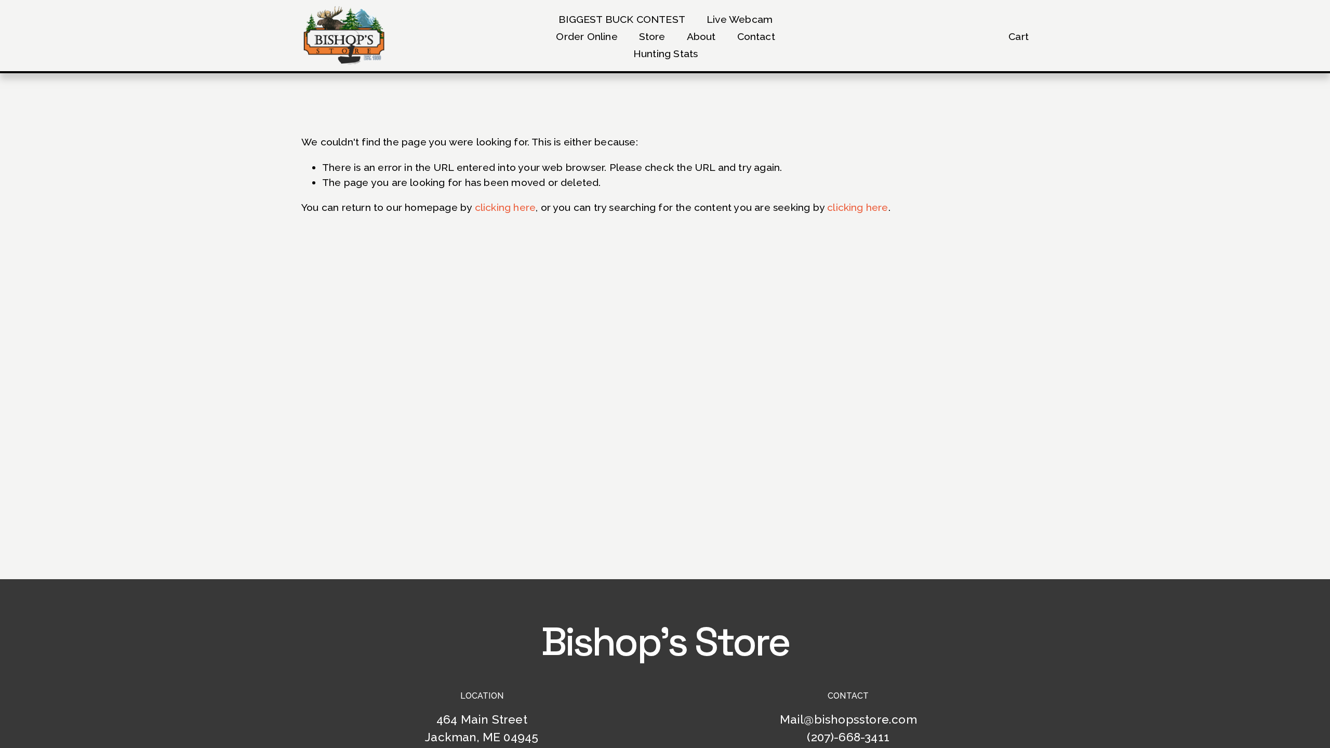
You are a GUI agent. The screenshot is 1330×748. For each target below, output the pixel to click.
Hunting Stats (665, 54)
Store (652, 37)
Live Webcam (740, 19)
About (701, 37)
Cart (1018, 37)
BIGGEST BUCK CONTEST (621, 19)
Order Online (586, 37)
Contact (756, 37)
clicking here (505, 207)
